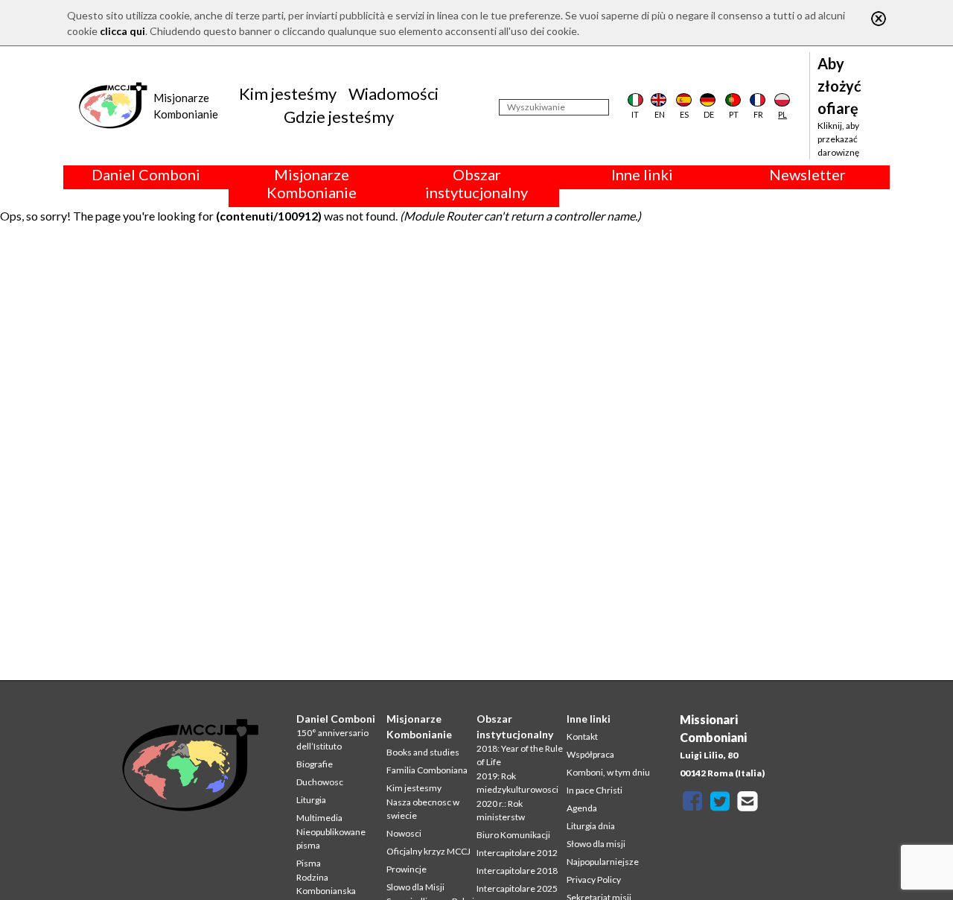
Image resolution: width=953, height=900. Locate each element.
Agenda (582, 808)
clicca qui (122, 31)
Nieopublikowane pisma (331, 838)
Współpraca (590, 754)
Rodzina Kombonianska (326, 884)
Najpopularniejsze (603, 861)
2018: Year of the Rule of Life (519, 755)
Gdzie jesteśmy (339, 117)
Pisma (308, 863)
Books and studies (422, 752)
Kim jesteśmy (288, 93)
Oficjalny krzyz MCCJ (428, 851)
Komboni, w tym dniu (608, 772)
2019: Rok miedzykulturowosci (517, 782)
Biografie (314, 764)
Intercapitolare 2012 (517, 852)
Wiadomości (393, 93)
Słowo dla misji (596, 843)
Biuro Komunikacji (513, 834)
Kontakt (582, 736)
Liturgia (311, 799)
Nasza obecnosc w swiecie (422, 808)
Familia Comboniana (427, 770)
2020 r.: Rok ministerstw (500, 810)
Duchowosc (319, 782)
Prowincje (406, 869)
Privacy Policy (594, 879)
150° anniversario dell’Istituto (332, 739)
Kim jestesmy (414, 787)
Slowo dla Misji (415, 887)
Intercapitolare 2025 (517, 888)
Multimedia (319, 817)
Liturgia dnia (591, 825)
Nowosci (403, 833)
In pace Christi (594, 790)
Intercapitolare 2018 (517, 870)
